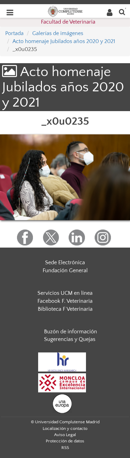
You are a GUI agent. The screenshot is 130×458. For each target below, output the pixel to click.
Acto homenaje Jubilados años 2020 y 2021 (63, 41)
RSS (65, 447)
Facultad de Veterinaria (68, 22)
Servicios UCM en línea (65, 293)
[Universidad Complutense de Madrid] (65, 11)
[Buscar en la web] (122, 11)
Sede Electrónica (65, 262)
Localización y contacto (65, 428)
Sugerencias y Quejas (69, 339)
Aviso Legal (65, 434)
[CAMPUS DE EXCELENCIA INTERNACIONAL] (62, 382)
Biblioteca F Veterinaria (65, 309)
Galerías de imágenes (57, 33)
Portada (14, 33)
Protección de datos (65, 441)
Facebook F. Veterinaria (65, 301)
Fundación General (65, 270)
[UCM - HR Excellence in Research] (62, 361)
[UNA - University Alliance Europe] (62, 403)
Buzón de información (70, 331)
